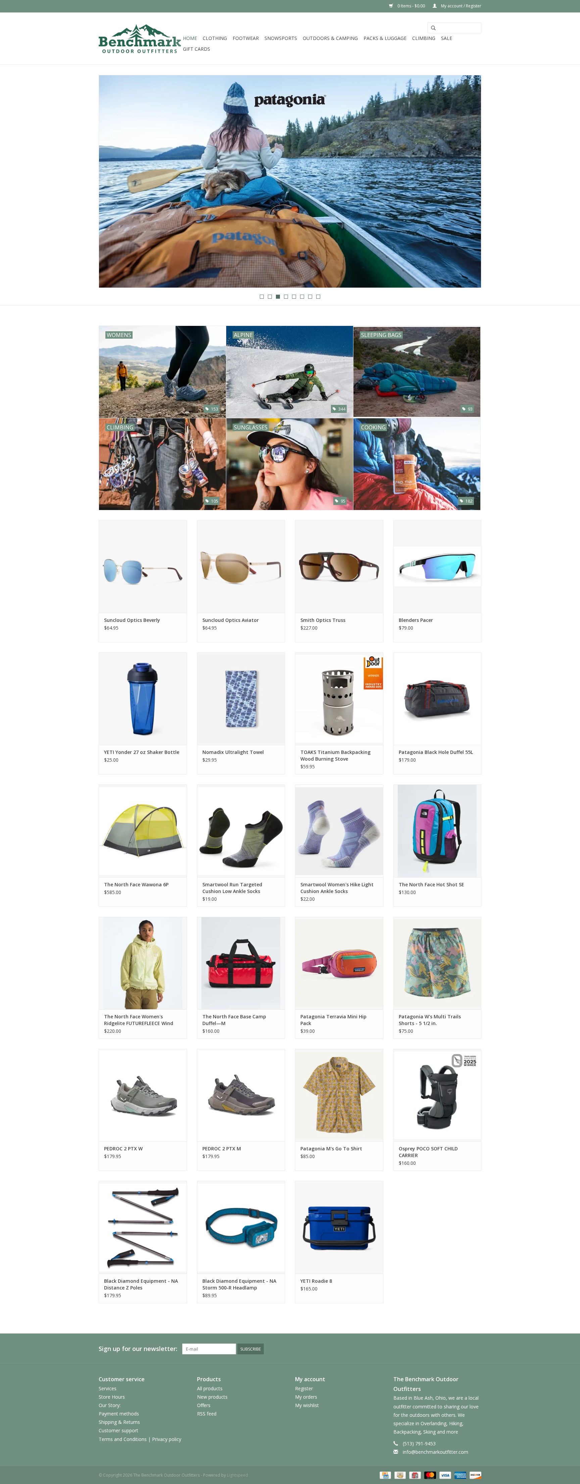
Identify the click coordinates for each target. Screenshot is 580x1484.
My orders (306, 1397)
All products (210, 1388)
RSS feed (206, 1413)
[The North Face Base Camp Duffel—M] (241, 963)
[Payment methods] (384, 1475)
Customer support (118, 1430)
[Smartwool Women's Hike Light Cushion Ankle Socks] (339, 831)
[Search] (433, 28)
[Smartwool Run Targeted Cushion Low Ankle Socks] (241, 831)
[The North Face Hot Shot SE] (437, 831)
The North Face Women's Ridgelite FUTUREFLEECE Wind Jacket (138, 1020)
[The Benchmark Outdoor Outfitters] (140, 38)
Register (304, 1388)
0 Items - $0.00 (411, 6)
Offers (203, 1405)
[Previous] (111, 181)
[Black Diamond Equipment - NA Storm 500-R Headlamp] (241, 1227)
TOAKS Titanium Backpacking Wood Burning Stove (335, 755)
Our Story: (109, 1405)
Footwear (246, 38)
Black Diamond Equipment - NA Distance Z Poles (141, 1284)
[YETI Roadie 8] (339, 1227)
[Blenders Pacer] (437, 566)
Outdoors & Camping (330, 38)
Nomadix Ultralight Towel (233, 752)
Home (190, 38)
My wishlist (307, 1405)
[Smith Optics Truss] (339, 566)
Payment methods (119, 1413)
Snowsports (280, 38)
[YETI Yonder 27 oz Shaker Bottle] (143, 698)
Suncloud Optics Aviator (230, 620)
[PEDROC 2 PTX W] (143, 1095)
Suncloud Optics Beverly (132, 620)
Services (107, 1388)
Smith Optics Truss (322, 620)
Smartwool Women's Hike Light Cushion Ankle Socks (337, 887)
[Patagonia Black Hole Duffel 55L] (437, 698)
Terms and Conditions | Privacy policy (140, 1439)
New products (212, 1397)
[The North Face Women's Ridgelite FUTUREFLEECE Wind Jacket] (143, 963)
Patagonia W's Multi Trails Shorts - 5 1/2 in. (430, 1019)
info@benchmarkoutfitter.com (435, 1452)
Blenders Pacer (416, 620)
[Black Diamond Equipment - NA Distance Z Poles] (143, 1227)
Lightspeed (237, 1475)
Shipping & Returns (119, 1422)
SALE (446, 38)
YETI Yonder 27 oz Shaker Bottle (141, 752)
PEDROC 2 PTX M (221, 1148)
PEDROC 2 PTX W (123, 1148)
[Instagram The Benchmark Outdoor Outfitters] (476, 1349)
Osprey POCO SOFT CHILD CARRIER (428, 1151)
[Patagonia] (290, 181)
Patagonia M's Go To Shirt (331, 1148)
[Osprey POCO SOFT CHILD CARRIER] (437, 1095)
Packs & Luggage (385, 38)
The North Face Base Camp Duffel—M (234, 1019)
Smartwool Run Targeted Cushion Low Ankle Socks (232, 887)
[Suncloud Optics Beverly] (143, 566)
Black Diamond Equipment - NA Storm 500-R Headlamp (239, 1284)
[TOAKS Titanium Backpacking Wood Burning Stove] (339, 698)
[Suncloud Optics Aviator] (241, 566)
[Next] (468, 181)
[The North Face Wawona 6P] (143, 831)
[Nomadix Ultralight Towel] (241, 698)
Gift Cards (196, 49)
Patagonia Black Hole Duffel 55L (436, 752)
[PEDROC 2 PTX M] (241, 1095)
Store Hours (112, 1397)
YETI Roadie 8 (316, 1281)
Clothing (215, 38)
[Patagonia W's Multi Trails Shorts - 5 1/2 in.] (437, 963)
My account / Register (460, 6)
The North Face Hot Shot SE (431, 884)
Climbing (423, 38)
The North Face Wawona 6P (136, 884)
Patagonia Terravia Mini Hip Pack (333, 1019)
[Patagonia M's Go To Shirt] (339, 1095)
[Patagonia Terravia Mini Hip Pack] (339, 963)
